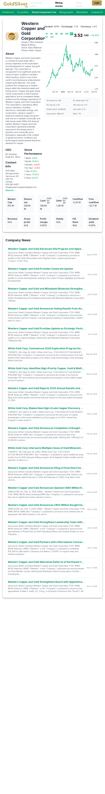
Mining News (82, 12)
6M (66, 34)
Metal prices (79, 4)
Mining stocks (59, 4)
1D (47, 34)
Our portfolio (23, 12)
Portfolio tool (8, 12)
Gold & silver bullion (36, 4)
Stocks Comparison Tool (44, 12)
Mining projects (66, 12)
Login (97, 3)
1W (51, 34)
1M (56, 34)
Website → (10, 190)
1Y (71, 34)
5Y (47, 37)
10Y (52, 37)
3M (61, 34)
